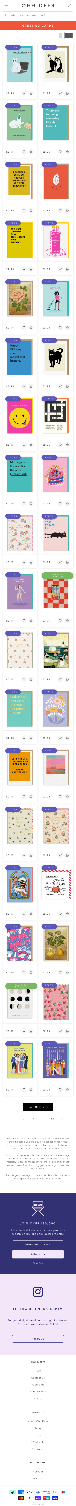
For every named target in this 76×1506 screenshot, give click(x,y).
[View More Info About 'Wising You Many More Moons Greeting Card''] (20, 1001)
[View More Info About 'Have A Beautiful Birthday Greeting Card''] (56, 708)
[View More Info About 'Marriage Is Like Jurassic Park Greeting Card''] (20, 474)
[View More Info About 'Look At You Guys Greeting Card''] (20, 708)
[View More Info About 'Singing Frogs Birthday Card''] (56, 650)
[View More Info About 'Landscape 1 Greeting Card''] (56, 767)
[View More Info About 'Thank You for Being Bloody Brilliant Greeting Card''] (56, 122)
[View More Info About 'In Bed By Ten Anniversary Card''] (20, 767)
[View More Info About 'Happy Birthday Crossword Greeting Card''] (56, 415)
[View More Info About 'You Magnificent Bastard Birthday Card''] (20, 357)
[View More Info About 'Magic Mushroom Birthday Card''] (20, 943)
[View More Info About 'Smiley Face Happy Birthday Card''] (20, 415)
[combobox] (38, 15)
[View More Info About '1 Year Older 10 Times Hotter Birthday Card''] (56, 181)
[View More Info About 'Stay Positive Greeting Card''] (20, 884)
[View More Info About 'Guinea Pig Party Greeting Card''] (20, 533)
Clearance (38, 1448)
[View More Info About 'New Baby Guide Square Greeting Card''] (56, 884)
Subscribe (38, 1254)
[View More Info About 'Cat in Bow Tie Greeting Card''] (56, 357)
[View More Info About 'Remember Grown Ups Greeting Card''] (20, 181)
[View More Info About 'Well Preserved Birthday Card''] (56, 591)
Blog (38, 1428)
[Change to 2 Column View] (68, 35)
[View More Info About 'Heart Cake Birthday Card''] (56, 474)
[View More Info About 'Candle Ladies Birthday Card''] (56, 1060)
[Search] (7, 15)
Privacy (38, 1398)
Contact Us (38, 1377)
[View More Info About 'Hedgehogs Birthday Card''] (56, 826)
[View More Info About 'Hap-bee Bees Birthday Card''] (20, 826)
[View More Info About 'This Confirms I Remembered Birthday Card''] (20, 239)
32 (52, 1118)
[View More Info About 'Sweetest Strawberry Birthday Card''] (56, 1001)
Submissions (38, 1391)
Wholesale (37, 1441)
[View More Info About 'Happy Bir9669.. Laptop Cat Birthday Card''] (20, 64)
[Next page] (62, 1119)
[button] (24, 93)
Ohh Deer (41, 1504)
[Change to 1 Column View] (60, 35)
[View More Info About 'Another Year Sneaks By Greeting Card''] (56, 533)
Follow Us (38, 1338)
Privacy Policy (38, 1263)
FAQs (38, 1370)
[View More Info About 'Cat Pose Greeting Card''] (56, 64)
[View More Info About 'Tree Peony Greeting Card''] (20, 298)
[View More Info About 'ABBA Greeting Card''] (20, 1060)
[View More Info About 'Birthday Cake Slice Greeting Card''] (56, 239)
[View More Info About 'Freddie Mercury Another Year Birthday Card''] (56, 298)
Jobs (38, 1434)
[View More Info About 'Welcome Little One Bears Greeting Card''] (20, 650)
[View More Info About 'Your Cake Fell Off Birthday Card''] (20, 122)
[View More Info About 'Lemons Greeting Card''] (56, 943)
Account (38, 1471)
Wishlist (38, 1478)
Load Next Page (38, 1107)
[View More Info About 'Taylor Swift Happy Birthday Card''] (20, 591)
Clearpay (38, 1384)
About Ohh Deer (38, 1421)
